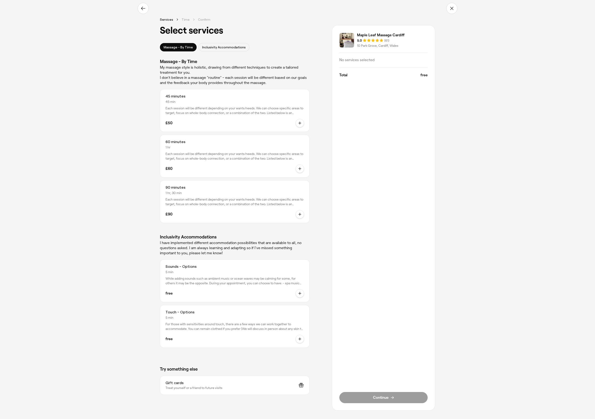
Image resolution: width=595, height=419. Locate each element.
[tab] (178, 47)
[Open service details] (300, 123)
